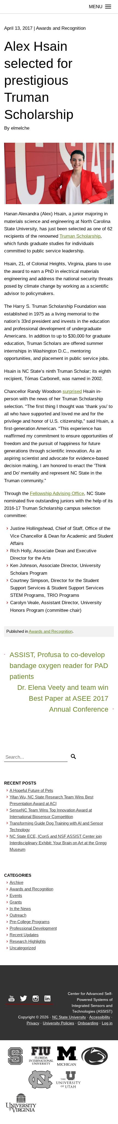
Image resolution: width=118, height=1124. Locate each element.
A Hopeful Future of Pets (31, 790)
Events (16, 895)
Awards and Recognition (50, 631)
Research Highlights (28, 941)
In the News (20, 908)
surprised (72, 391)
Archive (16, 882)
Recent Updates (24, 934)
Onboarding (88, 1023)
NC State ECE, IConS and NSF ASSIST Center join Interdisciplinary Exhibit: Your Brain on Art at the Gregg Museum (58, 843)
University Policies (58, 1023)
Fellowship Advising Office (57, 493)
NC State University (69, 1017)
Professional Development (33, 928)
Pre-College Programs (30, 921)
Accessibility (99, 1017)
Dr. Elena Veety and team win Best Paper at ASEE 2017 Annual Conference (62, 698)
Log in (107, 1023)
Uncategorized (23, 948)
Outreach (18, 915)
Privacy (33, 1023)
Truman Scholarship (80, 236)
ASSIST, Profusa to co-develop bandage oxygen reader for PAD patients (59, 665)
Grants (16, 902)
